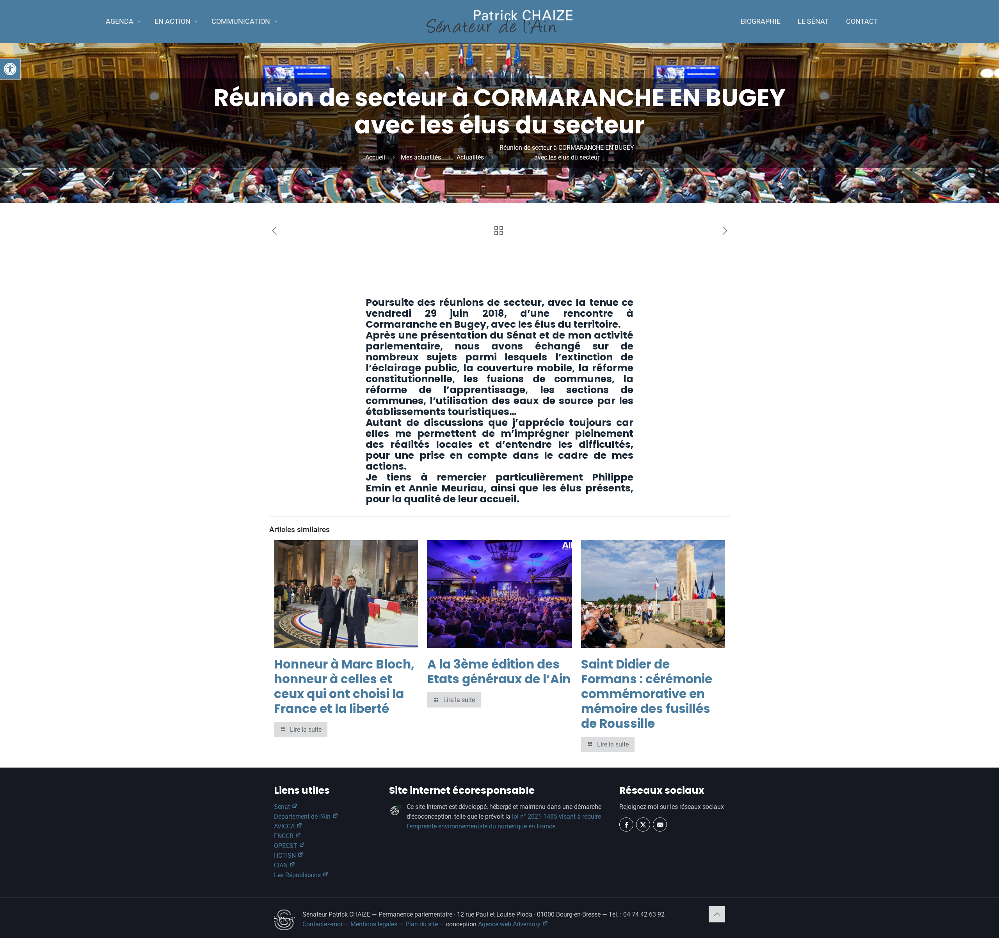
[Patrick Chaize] (499, 21)
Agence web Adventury (510, 924)
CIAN (281, 865)
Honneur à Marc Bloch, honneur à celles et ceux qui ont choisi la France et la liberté (344, 686)
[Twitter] (643, 824)
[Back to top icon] (717, 914)
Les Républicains (298, 875)
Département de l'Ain (303, 816)
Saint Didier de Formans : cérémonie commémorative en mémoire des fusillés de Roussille (646, 694)
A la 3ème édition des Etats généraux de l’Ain (499, 672)
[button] (10, 69)
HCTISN (285, 855)
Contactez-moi (322, 924)
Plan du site (421, 924)
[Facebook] (626, 824)
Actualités (470, 157)
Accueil (375, 157)
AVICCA (285, 826)
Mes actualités (421, 157)
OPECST (286, 845)
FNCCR (284, 836)
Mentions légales (373, 924)
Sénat (283, 806)
